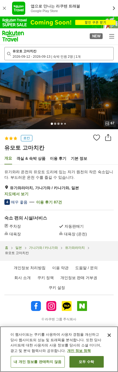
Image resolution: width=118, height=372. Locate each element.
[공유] (108, 137)
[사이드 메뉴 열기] (111, 36)
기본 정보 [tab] (79, 158)
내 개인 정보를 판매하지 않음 (37, 362)
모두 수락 (86, 362)
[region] (59, 349)
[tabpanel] (59, 203)
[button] (13, 36)
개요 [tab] (8, 158)
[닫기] (109, 335)
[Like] (96, 137)
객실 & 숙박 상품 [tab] (31, 158)
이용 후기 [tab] (58, 158)
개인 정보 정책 (79, 351)
